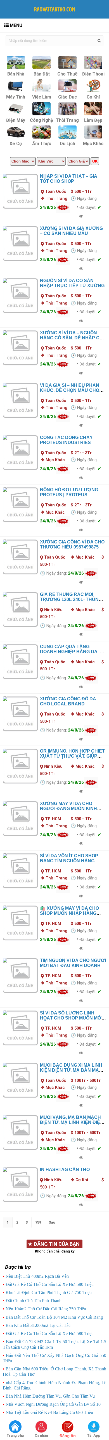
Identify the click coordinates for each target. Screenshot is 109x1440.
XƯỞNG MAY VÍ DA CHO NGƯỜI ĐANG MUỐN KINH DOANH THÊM (68, 808)
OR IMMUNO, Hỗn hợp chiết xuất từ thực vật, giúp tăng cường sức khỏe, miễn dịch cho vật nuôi (72, 759)
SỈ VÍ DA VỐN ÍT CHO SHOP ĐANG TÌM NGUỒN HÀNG (69, 858)
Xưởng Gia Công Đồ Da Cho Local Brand (68, 701)
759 (38, 1222)
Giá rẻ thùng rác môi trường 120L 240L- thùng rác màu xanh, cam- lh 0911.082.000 (71, 602)
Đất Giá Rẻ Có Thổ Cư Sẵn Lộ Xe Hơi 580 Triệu (50, 1284)
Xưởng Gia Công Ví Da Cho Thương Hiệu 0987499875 (72, 544)
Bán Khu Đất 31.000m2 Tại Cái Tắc (38, 1325)
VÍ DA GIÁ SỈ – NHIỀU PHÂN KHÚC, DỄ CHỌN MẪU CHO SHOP (69, 390)
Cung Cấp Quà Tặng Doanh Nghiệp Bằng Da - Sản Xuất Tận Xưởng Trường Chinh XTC (70, 654)
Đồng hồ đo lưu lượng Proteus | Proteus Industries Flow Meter (69, 494)
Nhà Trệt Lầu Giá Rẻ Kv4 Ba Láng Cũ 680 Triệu (49, 1412)
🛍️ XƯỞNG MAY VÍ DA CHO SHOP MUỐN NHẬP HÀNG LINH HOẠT (69, 913)
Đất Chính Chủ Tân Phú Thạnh (33, 1300)
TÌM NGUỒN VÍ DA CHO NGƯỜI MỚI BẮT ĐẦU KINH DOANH (73, 963)
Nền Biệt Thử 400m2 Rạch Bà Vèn (37, 1276)
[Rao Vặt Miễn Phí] (15, 1427)
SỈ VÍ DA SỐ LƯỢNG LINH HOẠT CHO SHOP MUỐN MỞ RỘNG (70, 1018)
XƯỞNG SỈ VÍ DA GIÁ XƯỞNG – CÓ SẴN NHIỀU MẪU (71, 231)
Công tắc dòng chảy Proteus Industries (66, 440)
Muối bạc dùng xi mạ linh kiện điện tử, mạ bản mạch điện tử (73, 1070)
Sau (52, 1222)
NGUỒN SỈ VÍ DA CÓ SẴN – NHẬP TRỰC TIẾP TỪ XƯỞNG (72, 283)
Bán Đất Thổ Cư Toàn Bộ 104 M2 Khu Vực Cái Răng (54, 1317)
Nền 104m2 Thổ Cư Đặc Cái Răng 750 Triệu (46, 1308)
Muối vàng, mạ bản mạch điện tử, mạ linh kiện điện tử (71, 1122)
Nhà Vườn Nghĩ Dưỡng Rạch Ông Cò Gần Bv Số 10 (53, 1404)
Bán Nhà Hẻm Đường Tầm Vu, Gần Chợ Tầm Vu (50, 1396)
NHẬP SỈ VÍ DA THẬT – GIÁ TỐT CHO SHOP (68, 179)
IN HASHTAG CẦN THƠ (65, 1169)
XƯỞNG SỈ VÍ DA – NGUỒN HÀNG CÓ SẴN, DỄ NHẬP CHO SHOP (73, 337)
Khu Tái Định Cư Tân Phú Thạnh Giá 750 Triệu (49, 1292)
